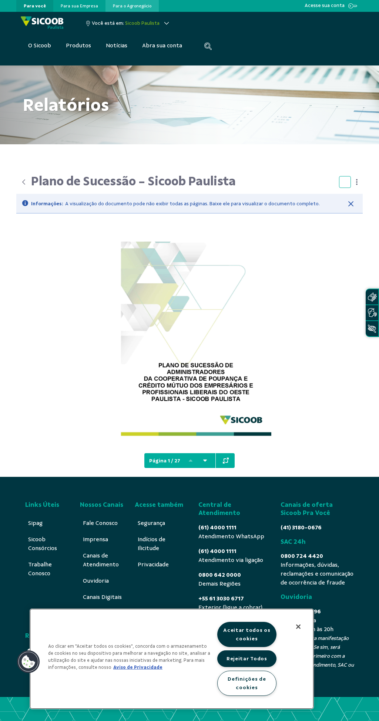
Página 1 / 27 (164, 461)
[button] (28, 662)
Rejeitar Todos (247, 658)
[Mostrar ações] (357, 182)
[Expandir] (225, 460)
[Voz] (372, 312)
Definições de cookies (247, 683)
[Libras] (372, 296)
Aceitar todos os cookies (247, 634)
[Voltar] (23, 182)
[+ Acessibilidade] (372, 328)
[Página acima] (190, 460)
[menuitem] (34, 6)
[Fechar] (351, 204)
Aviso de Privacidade (137, 667)
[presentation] (34, 6)
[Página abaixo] (205, 460)
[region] (172, 659)
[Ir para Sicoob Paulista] (42, 23)
